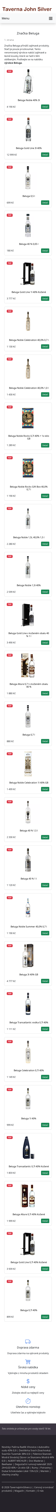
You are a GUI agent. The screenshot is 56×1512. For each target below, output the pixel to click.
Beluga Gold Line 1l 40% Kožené (29, 292)
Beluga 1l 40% (28, 1118)
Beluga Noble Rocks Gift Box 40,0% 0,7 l (29, 488)
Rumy (35, 1467)
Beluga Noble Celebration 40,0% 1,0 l (29, 388)
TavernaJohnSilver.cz (21, 1487)
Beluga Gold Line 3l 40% (29, 148)
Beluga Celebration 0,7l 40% (29, 1070)
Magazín (19, 1490)
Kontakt (30, 1490)
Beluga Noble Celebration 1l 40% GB (28, 782)
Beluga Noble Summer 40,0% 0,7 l (29, 926)
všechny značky (10, 1474)
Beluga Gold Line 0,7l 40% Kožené (29, 1262)
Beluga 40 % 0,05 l (28, 244)
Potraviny (45, 1467)
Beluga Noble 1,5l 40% (29, 585)
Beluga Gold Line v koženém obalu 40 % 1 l (28, 635)
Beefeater (7, 1464)
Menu (5, 18)
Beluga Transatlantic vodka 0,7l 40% (28, 1022)
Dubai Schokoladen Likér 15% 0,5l (20, 1471)
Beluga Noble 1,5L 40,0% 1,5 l (28, 537)
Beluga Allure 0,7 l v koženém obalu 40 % (29, 685)
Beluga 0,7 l (29, 734)
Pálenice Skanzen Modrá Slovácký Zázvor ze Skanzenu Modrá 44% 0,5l (28, 1457)
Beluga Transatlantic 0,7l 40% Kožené (29, 1166)
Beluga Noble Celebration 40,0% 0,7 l (29, 340)
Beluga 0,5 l (29, 196)
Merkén (44, 1471)
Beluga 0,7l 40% (28, 1310)
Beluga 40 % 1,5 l (29, 830)
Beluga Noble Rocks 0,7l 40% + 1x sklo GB (28, 437)
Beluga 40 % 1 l (29, 878)
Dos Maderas (36, 1460)
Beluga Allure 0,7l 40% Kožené (29, 1214)
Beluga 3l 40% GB (28, 974)
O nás (40, 1490)
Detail (45, 106)
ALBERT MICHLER (17, 1460)
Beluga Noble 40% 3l (29, 100)
